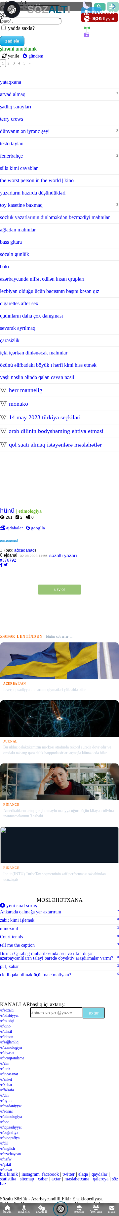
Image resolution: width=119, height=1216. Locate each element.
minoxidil (59, 928)
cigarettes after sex (19, 303)
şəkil (5, 1164)
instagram (30, 1174)
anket (6, 1079)
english (7, 1148)
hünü (8, 510)
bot (4, 1122)
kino (5, 1026)
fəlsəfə (7, 1090)
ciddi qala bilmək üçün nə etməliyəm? (59, 974)
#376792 (8, 560)
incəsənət (9, 1074)
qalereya (102, 35)
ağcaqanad (9, 540)
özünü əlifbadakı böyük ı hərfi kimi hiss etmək (48, 365)
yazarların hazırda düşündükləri (32, 193)
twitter (68, 1174)
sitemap (27, 1178)
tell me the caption (59, 945)
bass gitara (11, 242)
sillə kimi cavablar (19, 168)
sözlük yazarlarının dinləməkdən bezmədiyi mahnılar (55, 217)
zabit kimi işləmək (59, 920)
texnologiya (11, 1047)
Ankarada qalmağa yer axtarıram (59, 911)
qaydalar (99, 1174)
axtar (94, 1013)
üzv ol (59, 589)
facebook (50, 1174)
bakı (4, 266)
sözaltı (7, 1010)
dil (4, 1143)
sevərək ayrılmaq (17, 328)
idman (6, 1036)
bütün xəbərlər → (59, 636)
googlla (37, 527)
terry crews (11, 119)
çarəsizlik (10, 340)
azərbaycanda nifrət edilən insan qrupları (42, 279)
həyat (6, 1169)
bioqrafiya (10, 1138)
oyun (6, 1100)
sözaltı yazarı (63, 555)
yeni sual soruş (21, 905)
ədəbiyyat (9, 1015)
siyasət (7, 1052)
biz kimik (9, 1174)
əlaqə (83, 1174)
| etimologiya (29, 511)
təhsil (6, 1031)
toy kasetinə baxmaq (59, 205)
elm (4, 1063)
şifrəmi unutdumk (18, 49)
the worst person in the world (37, 180)
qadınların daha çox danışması (31, 316)
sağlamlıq (9, 1042)
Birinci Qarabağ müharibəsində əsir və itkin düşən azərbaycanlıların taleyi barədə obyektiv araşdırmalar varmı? (59, 956)
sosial (6, 1111)
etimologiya (11, 1116)
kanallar (15, 1004)
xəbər (6, 1084)
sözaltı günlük (14, 254)
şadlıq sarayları (15, 106)
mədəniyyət (10, 1106)
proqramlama (12, 1058)
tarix (5, 1068)
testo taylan (11, 143)
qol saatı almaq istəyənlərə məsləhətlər (54, 444)
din (4, 1095)
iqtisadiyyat (10, 1127)
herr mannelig (24, 390)
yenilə (13, 56)
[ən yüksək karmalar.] (88, 46)
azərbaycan (10, 1153)
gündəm (35, 56)
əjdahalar (15, 527)
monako (17, 403)
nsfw (6, 1159)
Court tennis (59, 936)
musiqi (7, 1020)
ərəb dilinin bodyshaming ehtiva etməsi (55, 431)
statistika (8, 1178)
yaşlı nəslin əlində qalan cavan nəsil (37, 377)
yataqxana (10, 82)
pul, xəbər (59, 966)
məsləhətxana (60, 900)
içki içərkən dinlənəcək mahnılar (33, 352)
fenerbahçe (59, 156)
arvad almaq (59, 94)
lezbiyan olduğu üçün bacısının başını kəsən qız (49, 291)
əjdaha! (9, 555)
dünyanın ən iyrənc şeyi (59, 131)
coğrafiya (9, 1132)
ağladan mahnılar (18, 229)
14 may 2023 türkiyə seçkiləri (44, 417)
